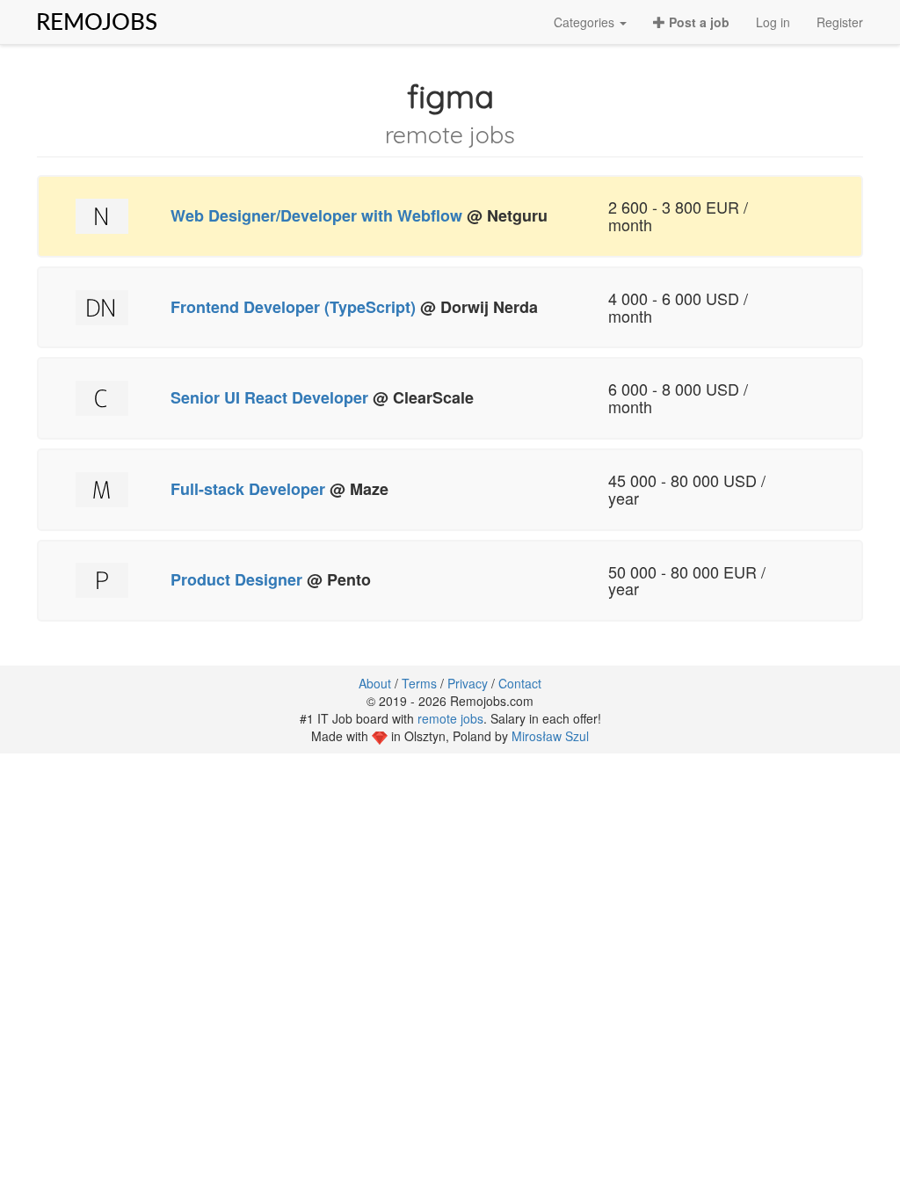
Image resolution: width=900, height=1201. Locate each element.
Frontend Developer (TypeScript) (293, 306)
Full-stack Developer (248, 488)
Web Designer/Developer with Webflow (316, 215)
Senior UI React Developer (269, 397)
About (375, 683)
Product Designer (236, 579)
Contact (519, 683)
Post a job (697, 22)
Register (840, 22)
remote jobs (450, 718)
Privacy (467, 683)
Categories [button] (586, 22)
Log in (773, 22)
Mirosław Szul (550, 736)
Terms (419, 683)
